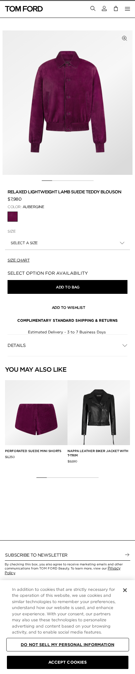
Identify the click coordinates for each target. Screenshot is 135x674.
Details (17, 345)
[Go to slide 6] (93, 478)
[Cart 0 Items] (115, 8)
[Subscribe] (127, 555)
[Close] (125, 590)
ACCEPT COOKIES (67, 662)
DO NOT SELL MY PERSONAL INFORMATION (67, 644)
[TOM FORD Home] (24, 9)
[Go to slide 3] (67, 181)
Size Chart (19, 260)
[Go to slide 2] (57, 181)
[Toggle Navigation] (127, 9)
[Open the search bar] (92, 9)
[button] (104, 8)
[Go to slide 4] (78, 181)
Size (11, 231)
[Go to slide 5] (88, 181)
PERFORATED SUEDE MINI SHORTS (33, 451)
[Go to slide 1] (47, 181)
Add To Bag (67, 287)
